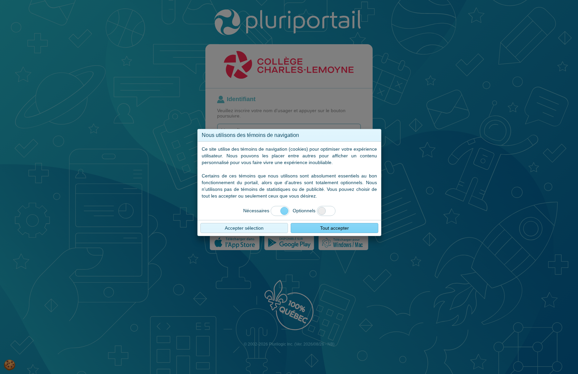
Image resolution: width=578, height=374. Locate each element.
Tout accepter (334, 228)
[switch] (326, 211)
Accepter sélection (244, 228)
